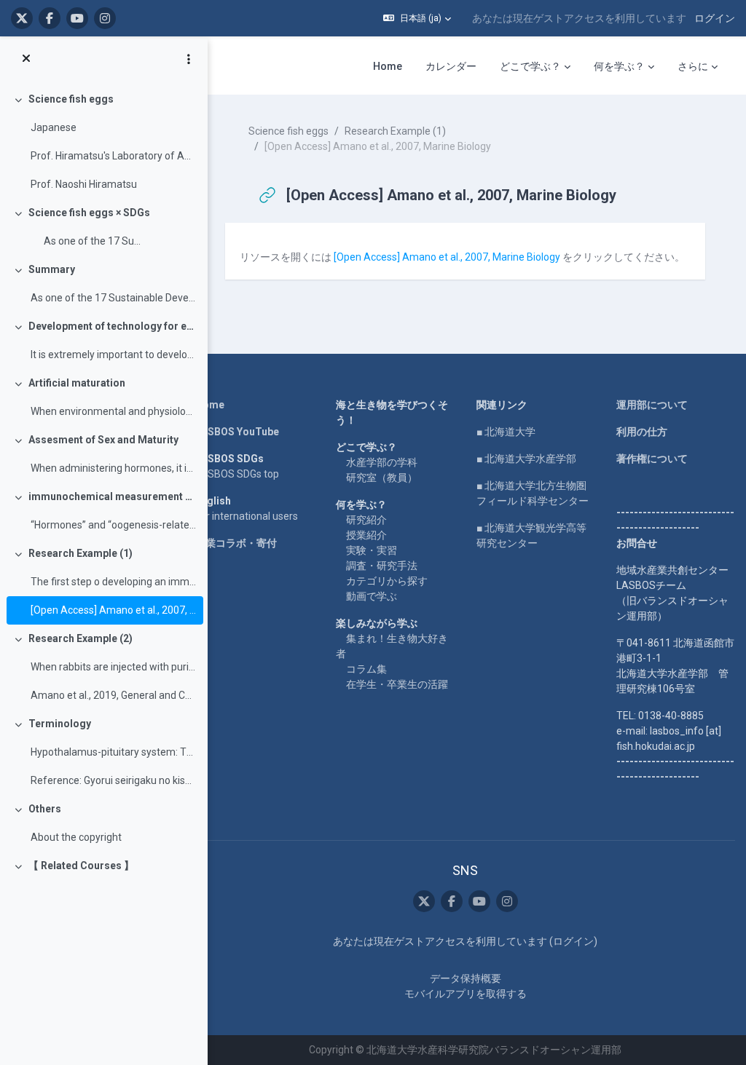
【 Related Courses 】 (81, 865)
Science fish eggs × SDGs (89, 212)
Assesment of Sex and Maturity (103, 440)
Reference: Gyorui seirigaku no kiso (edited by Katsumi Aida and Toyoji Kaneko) (113, 780)
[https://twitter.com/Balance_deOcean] (22, 18)
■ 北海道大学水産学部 (526, 458)
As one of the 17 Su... (86, 241)
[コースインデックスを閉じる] (26, 59)
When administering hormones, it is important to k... (113, 468)
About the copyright (76, 837)
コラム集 (366, 669)
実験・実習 (371, 550)
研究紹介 (366, 520)
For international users (246, 516)
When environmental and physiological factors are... (113, 411)
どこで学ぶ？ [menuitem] (530, 66)
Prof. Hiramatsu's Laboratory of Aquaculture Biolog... (113, 156)
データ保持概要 (465, 978)
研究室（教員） (381, 477)
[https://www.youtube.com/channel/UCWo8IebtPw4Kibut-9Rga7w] (77, 18)
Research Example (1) (80, 553)
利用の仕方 (641, 432)
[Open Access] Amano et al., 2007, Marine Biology (113, 610)
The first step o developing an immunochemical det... (113, 581)
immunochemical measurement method (112, 496)
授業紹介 (366, 535)
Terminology (59, 723)
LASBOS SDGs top (237, 474)
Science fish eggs (71, 99)
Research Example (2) (80, 638)
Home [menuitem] (387, 66)
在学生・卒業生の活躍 (397, 684)
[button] (417, 18)
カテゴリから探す (387, 581)
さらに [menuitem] (693, 66)
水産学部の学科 (381, 462)
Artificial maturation (76, 383)
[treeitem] (103, 142)
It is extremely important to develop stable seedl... (113, 354)
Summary (51, 269)
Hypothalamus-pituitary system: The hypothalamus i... (113, 752)
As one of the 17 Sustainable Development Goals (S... (113, 298)
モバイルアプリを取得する (465, 993)
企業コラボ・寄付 (236, 543)
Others (44, 809)
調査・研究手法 (381, 565)
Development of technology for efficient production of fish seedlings (112, 326)
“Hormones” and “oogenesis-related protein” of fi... (113, 525)
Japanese (53, 127)
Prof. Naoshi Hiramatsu (84, 184)
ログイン (714, 18)
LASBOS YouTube (237, 432)
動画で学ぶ (371, 596)
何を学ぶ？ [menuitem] (619, 66)
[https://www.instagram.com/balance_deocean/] (105, 18)
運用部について (652, 405)
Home (209, 405)
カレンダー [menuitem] (450, 66)
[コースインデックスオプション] (189, 59)
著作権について (652, 458)
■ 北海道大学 (505, 432)
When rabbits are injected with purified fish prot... (113, 667)
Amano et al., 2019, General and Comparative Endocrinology (113, 695)
